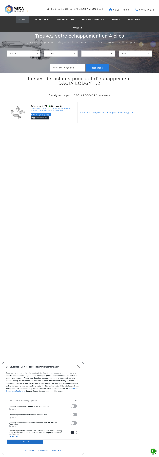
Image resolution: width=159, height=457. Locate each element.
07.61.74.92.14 (146, 10)
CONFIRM (25, 442)
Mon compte (133, 19)
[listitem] (43, 400)
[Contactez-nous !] (153, 451)
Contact (115, 19)
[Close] (79, 367)
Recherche (97, 68)
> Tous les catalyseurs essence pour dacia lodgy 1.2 (106, 112)
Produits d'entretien (93, 19)
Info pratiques (42, 19)
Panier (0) (78, 28)
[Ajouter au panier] (40, 117)
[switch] (74, 406)
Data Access (43, 450)
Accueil (22, 19)
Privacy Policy (57, 450)
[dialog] (43, 408)
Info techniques (65, 19)
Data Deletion (29, 450)
